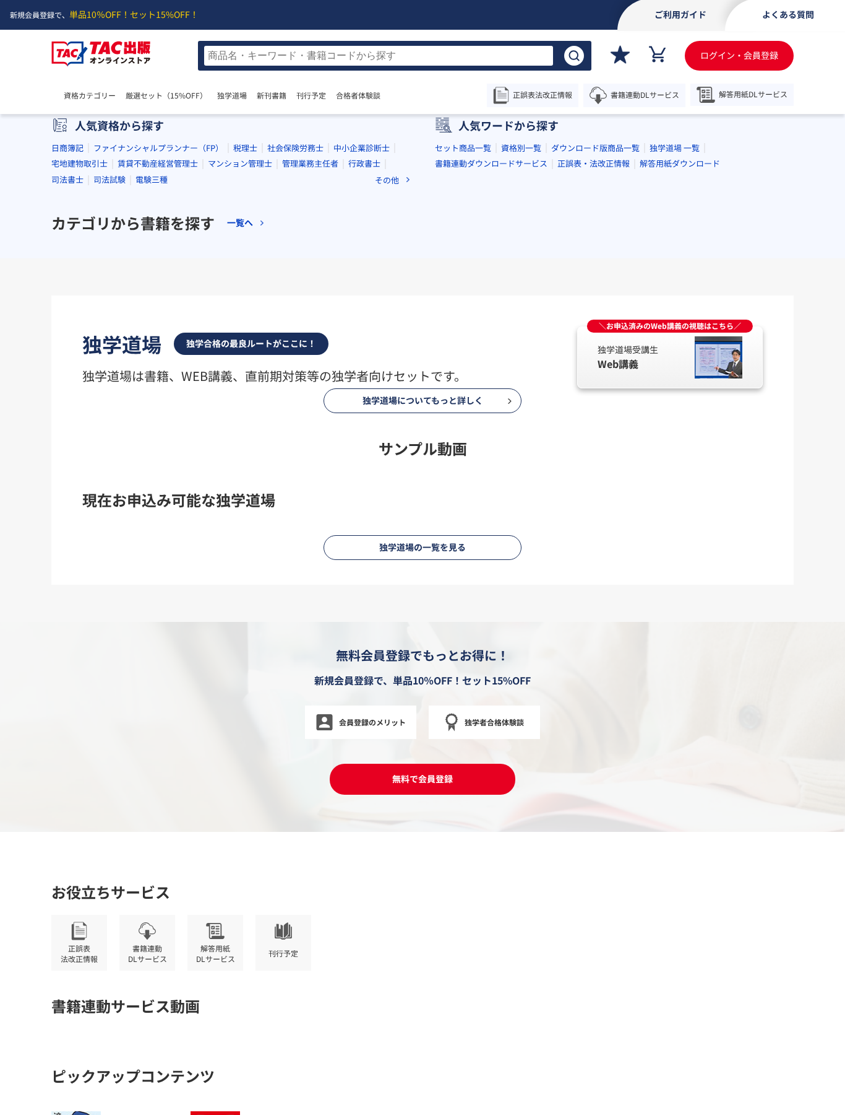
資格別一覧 (521, 364)
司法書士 (67, 396)
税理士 (245, 364)
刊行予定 (311, 95)
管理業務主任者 (310, 380)
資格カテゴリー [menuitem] (90, 95)
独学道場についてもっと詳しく (422, 1040)
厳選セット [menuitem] (166, 95)
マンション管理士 (240, 380)
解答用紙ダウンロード (680, 380)
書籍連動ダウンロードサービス (491, 380)
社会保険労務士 (295, 364)
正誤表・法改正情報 (593, 380)
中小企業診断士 (361, 364)
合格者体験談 (358, 95)
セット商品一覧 (463, 364)
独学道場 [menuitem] (232, 95)
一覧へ (240, 439)
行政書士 (364, 380)
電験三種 (151, 396)
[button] (373, 292)
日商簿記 (67, 364)
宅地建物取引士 (79, 380)
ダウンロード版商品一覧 (595, 364)
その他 (387, 397)
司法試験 (109, 396)
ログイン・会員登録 (739, 55)
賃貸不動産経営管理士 (158, 380)
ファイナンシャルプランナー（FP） (158, 364)
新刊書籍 (271, 95)
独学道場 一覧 (675, 364)
